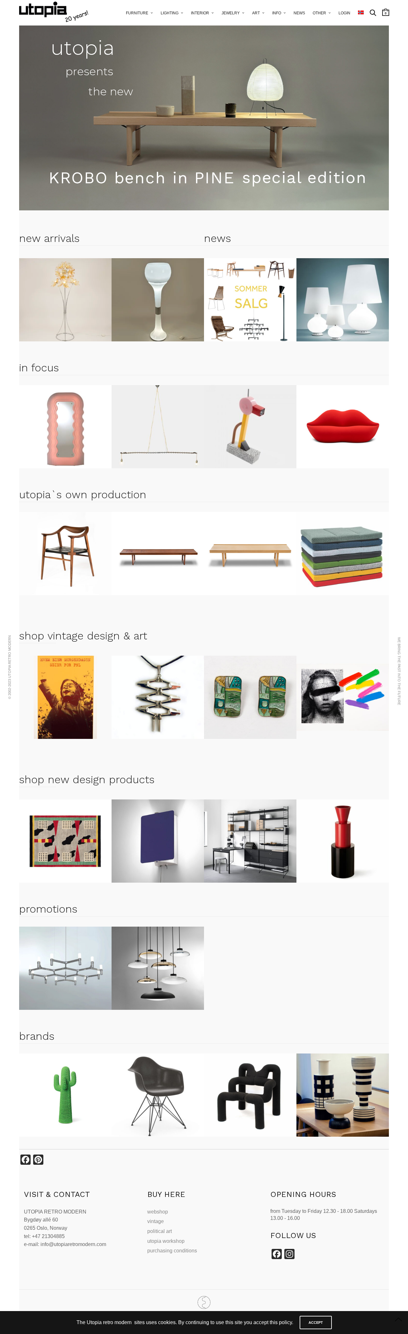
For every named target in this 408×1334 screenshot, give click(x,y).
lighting (169, 13)
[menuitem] (361, 12)
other (319, 13)
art (256, 13)
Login (344, 13)
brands (37, 1036)
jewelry (231, 13)
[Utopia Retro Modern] (204, 1302)
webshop (157, 1211)
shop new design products (87, 779)
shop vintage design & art (83, 635)
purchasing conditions (172, 1250)
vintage (155, 1221)
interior (200, 13)
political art (159, 1231)
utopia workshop (166, 1241)
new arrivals (49, 238)
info (276, 13)
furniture (137, 13)
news (299, 13)
